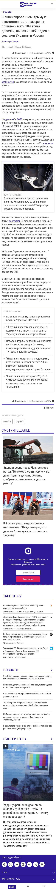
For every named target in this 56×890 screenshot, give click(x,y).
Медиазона (8, 119)
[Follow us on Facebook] (4, 864)
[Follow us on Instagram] (23, 864)
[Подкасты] (42, 864)
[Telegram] (28, 886)
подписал (48, 143)
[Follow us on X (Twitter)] (10, 864)
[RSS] (35, 864)
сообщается (8, 82)
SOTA (20, 119)
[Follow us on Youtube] (16, 864)
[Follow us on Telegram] (29, 864)
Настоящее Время (10, 41)
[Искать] (44, 886)
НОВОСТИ (10, 670)
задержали (15, 221)
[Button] (19, 53)
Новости (7, 11)
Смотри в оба (15, 739)
